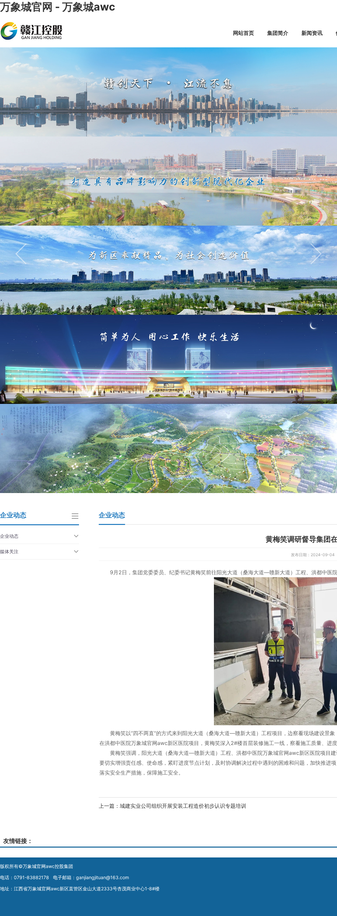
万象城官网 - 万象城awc (57, 6)
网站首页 (243, 33)
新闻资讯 (312, 33)
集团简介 (277, 33)
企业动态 (9, 536)
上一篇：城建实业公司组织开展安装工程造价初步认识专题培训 (172, 806)
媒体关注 (9, 551)
